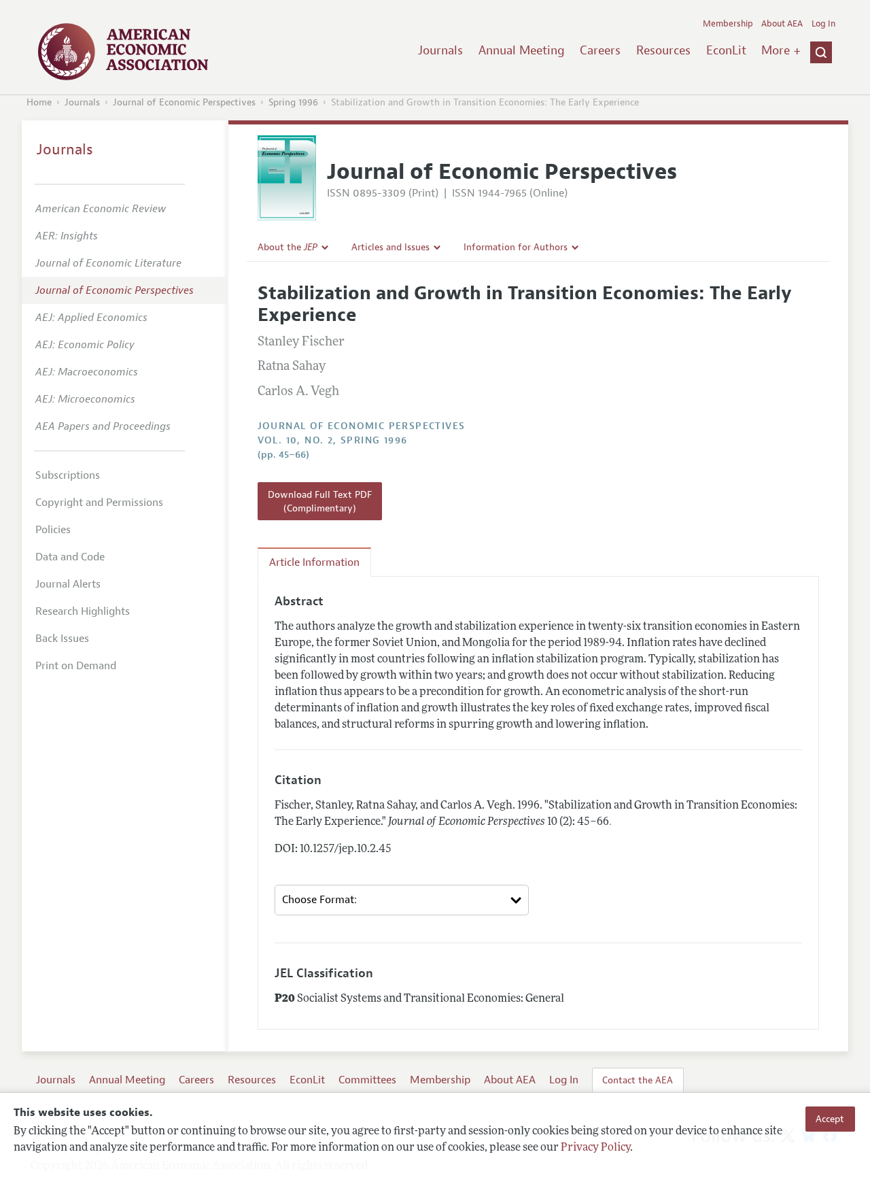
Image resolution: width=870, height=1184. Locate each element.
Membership (728, 23)
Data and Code (70, 557)
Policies (53, 530)
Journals (440, 50)
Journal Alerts (68, 584)
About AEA (782, 23)
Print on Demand (75, 666)
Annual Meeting (521, 50)
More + (781, 50)
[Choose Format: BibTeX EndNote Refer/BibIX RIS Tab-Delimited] (402, 900)
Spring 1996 (293, 102)
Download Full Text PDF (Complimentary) (320, 501)
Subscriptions (67, 475)
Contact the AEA (637, 1080)
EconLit (726, 50)
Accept (830, 1119)
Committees (367, 1080)
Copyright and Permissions (99, 502)
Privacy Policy (595, 1148)
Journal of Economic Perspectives (184, 102)
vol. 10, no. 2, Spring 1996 (333, 440)
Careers (600, 50)
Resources (663, 50)
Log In (823, 23)
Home (39, 102)
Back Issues (62, 638)
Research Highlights (82, 611)
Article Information (314, 562)
